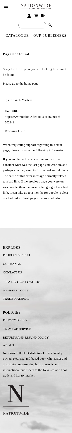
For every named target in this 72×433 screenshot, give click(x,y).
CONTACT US (12, 272)
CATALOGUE (17, 35)
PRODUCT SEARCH (16, 255)
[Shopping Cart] (36, 16)
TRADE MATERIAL (16, 298)
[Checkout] (42, 16)
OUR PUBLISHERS (50, 35)
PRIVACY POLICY (15, 320)
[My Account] (29, 16)
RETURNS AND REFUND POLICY (26, 337)
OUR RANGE (12, 264)
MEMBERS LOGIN (15, 290)
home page (31, 83)
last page (38, 165)
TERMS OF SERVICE (17, 328)
